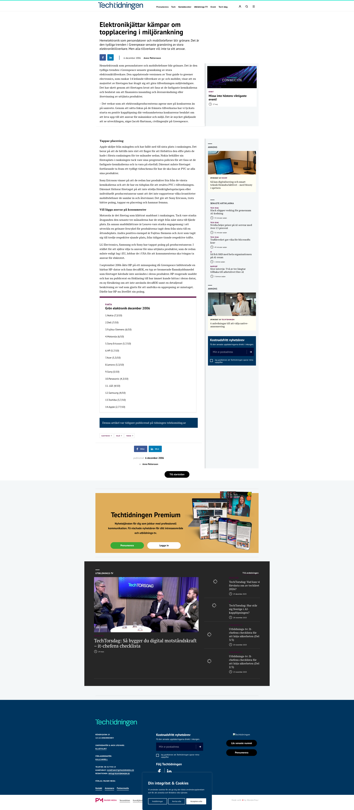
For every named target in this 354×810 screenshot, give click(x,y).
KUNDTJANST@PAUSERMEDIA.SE (120, 770)
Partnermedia (123, 788)
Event (213, 7)
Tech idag (223, 7)
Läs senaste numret (241, 743)
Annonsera (109, 788)
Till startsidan (177, 474)
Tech (173, 7)
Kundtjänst (138, 800)
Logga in (164, 545)
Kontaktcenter (184, 7)
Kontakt (98, 788)
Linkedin (169, 771)
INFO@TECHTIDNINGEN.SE (119, 773)
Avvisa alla (176, 801)
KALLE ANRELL (101, 759)
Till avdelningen (251, 573)
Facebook (159, 771)
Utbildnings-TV (201, 7)
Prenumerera (162, 7)
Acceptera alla (196, 801)
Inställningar (157, 801)
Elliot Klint (101, 748)
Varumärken (125, 800)
